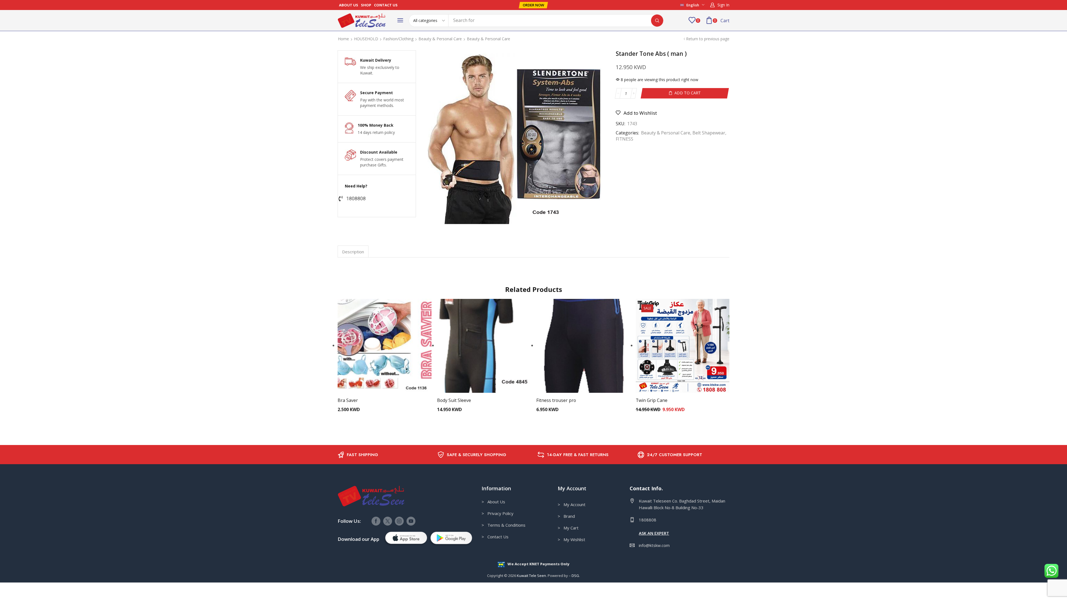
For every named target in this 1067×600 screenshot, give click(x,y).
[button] (533, 5)
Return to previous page (707, 39)
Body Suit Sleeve (454, 400)
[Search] (657, 20)
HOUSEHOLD (366, 39)
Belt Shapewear (708, 133)
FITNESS (624, 139)
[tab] (353, 252)
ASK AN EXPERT (654, 533)
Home (343, 39)
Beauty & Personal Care (440, 39)
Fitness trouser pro (556, 400)
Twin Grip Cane (651, 400)
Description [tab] (353, 251)
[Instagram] (399, 521)
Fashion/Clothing (398, 39)
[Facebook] (376, 521)
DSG (575, 575)
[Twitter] (387, 521)
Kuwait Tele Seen (531, 575)
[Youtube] (411, 521)
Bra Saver (348, 400)
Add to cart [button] (385, 348)
